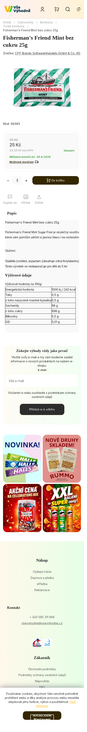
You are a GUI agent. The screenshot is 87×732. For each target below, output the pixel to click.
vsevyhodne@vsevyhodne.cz (42, 623)
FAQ (42, 687)
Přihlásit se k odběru (42, 409)
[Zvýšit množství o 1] (26, 181)
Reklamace (42, 590)
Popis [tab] (12, 213)
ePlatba (42, 584)
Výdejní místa (42, 572)
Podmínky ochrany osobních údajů (42, 675)
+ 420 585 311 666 (42, 617)
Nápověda (42, 681)
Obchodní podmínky (42, 669)
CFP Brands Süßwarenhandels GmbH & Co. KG (47, 53)
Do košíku (58, 180)
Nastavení (42, 719)
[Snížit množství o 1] (8, 181)
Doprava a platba (42, 578)
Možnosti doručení (22, 161)
